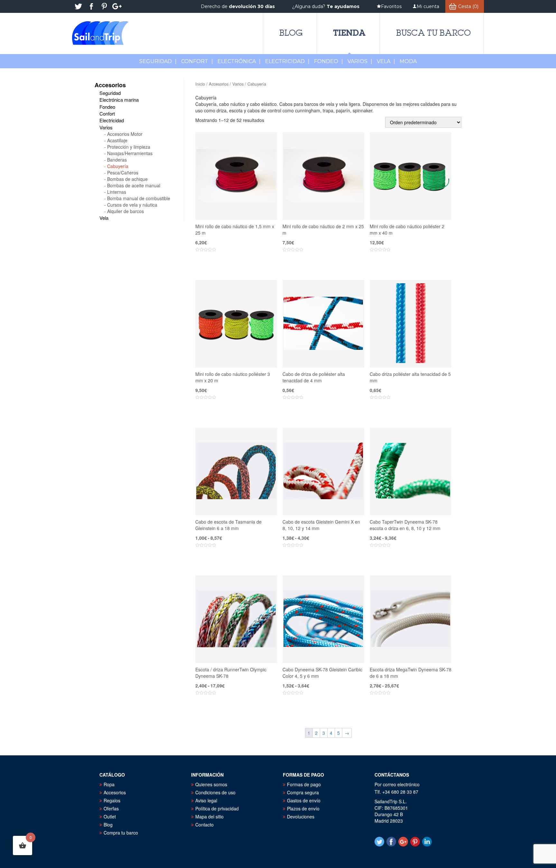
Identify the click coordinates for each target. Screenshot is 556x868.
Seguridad (158, 61)
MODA (408, 61)
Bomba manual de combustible (138, 198)
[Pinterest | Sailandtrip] (104, 6)
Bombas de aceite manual (133, 185)
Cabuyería (117, 166)
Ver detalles (240, 269)
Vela (386, 61)
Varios (360, 61)
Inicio (200, 84)
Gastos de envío (303, 800)
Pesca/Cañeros (122, 172)
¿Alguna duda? (325, 6)
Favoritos (391, 6)
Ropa (109, 784)
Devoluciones (300, 816)
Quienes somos (211, 784)
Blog (290, 33)
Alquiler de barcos (125, 211)
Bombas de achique (127, 179)
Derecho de (238, 6)
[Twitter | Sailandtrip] (78, 6)
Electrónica (239, 61)
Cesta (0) (468, 6)
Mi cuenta (428, 6)
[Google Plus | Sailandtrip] (117, 6)
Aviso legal (206, 800)
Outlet (110, 816)
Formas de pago (304, 784)
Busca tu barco (433, 33)
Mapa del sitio (209, 816)
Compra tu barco (121, 832)
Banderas (117, 159)
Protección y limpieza (128, 147)
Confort (197, 61)
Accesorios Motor (125, 134)
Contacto (204, 824)
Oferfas (111, 808)
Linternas (116, 192)
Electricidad (287, 61)
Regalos (112, 800)
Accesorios (218, 84)
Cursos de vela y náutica (132, 204)
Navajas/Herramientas (130, 153)
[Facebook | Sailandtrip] (91, 6)
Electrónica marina (119, 99)
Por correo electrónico (397, 784)
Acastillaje (117, 140)
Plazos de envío (303, 808)
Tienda (349, 32)
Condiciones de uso (215, 792)
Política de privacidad (217, 808)
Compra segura (303, 792)
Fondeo (328, 61)
